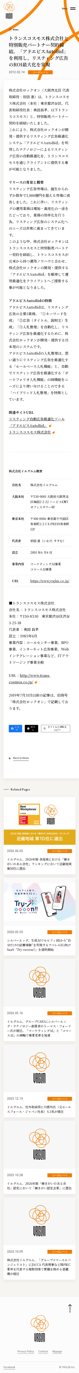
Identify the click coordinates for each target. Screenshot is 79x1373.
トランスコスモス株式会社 (30, 432)
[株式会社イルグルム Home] (9, 10)
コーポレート (40, 72)
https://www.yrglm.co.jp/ (49, 581)
